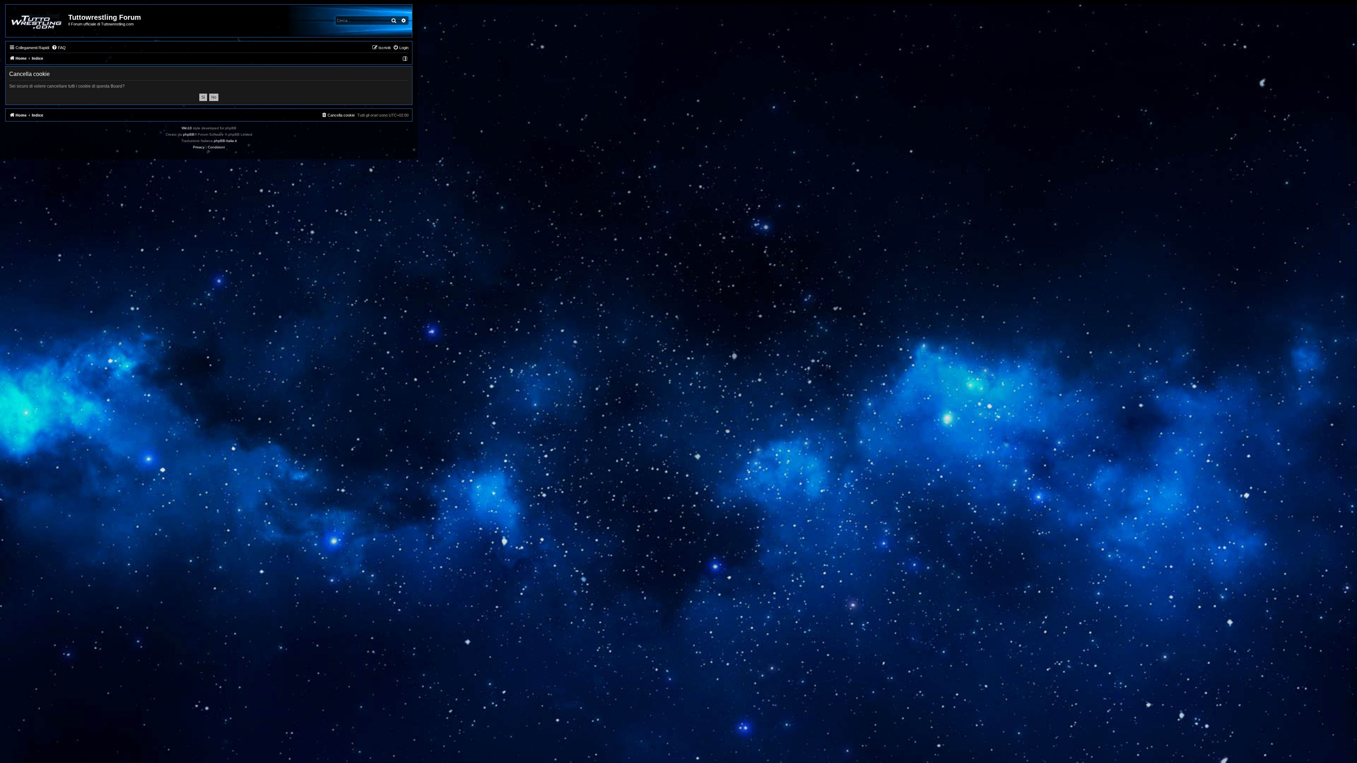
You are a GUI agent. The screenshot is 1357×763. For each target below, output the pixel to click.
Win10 (187, 128)
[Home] (37, 21)
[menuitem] (59, 47)
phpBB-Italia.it (225, 141)
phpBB (188, 134)
